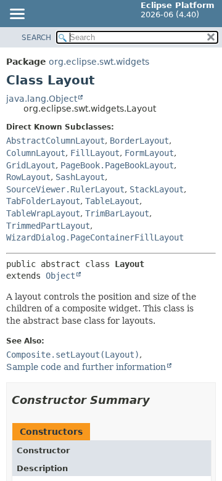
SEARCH (36, 37)
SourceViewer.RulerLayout (65, 189)
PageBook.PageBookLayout (117, 165)
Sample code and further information (86, 367)
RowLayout (28, 177)
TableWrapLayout (43, 213)
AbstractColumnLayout (55, 141)
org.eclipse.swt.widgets (99, 62)
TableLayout (112, 201)
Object (60, 276)
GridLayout (31, 165)
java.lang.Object (41, 99)
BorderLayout (139, 141)
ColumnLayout (35, 153)
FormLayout (149, 153)
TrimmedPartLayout (48, 226)
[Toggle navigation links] (16, 14)
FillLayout (95, 153)
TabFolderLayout (43, 201)
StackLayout (157, 189)
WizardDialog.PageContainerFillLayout (95, 237)
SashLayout (80, 177)
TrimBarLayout (117, 213)
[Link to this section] (158, 399)
